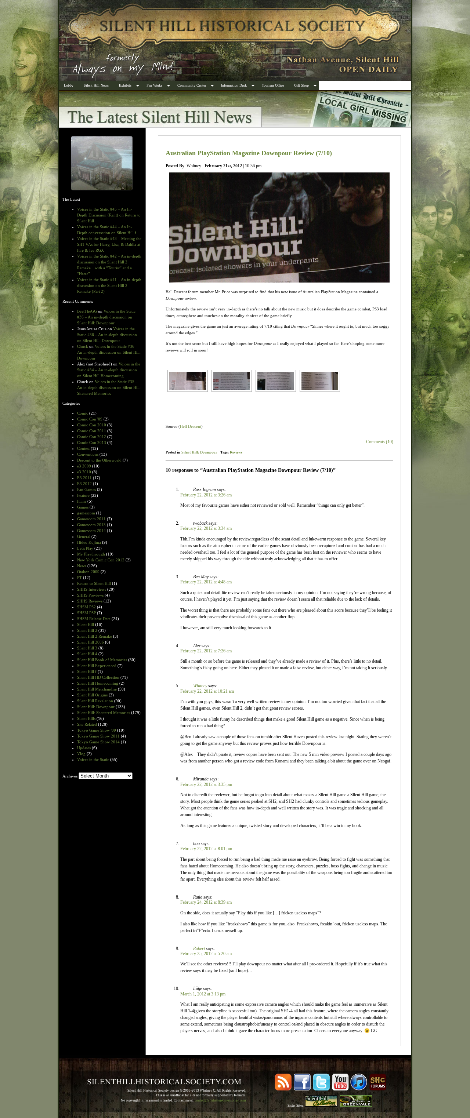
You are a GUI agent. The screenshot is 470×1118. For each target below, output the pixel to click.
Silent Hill (85, 624)
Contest (83, 448)
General (83, 536)
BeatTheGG (87, 311)
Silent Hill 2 (87, 630)
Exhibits (125, 85)
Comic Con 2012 (91, 436)
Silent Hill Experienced (96, 665)
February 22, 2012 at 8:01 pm (206, 848)
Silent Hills (86, 718)
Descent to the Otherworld (99, 460)
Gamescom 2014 (91, 530)
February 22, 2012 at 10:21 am (207, 691)
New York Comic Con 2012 (100, 560)
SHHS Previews (90, 595)
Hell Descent (190, 426)
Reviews (236, 452)
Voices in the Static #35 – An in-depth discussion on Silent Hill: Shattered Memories (109, 387)
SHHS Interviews (91, 589)
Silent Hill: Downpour (96, 706)
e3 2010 (84, 472)
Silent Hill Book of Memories (102, 660)
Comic (82, 413)
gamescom (86, 513)
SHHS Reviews (89, 601)
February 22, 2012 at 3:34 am (206, 528)
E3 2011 (84, 478)
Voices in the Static (93, 759)
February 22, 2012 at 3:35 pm (206, 784)
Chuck (82, 346)
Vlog (81, 753)
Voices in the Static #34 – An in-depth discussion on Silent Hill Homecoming (108, 370)
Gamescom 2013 (91, 524)
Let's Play (85, 548)
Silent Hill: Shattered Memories (103, 712)
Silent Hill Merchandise (97, 689)
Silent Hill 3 (87, 648)
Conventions (87, 454)
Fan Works (154, 85)
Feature (83, 495)
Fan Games (86, 489)
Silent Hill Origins (92, 695)
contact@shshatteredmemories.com (220, 1100)
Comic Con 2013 (91, 442)
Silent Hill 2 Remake (94, 636)
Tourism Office (273, 85)
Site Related (87, 724)
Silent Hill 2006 (90, 642)
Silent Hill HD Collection (98, 677)
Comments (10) (379, 441)
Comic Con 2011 (91, 431)
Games (82, 507)
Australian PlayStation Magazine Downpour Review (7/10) (249, 153)
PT (79, 577)
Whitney (200, 685)
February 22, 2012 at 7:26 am (206, 650)
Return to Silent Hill (94, 583)
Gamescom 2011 (91, 519)
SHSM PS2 (86, 607)
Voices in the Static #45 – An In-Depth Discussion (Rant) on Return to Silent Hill (109, 215)
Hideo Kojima (89, 542)
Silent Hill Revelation (95, 701)
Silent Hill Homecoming (97, 683)
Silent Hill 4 (87, 654)
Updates (84, 748)
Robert (199, 948)
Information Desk (234, 85)
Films (81, 501)
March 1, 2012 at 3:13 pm (202, 994)
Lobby (68, 85)
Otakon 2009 (88, 571)
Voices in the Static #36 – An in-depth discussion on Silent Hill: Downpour (106, 317)
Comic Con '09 (89, 419)
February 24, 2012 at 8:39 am (206, 902)
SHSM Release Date (94, 618)
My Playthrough (91, 554)
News (81, 566)
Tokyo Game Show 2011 (98, 736)
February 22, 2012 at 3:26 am (206, 495)
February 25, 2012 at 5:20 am (206, 953)
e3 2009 (84, 466)
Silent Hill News (96, 85)
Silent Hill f (87, 671)
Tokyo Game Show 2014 (98, 742)
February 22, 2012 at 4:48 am (206, 582)
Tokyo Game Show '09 (96, 730)
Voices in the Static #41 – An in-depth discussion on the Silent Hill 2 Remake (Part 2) (109, 285)
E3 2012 (84, 483)
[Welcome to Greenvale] (356, 1105)
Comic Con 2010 (91, 425)
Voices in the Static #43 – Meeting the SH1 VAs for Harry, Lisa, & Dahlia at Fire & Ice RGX (109, 244)
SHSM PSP (86, 613)
